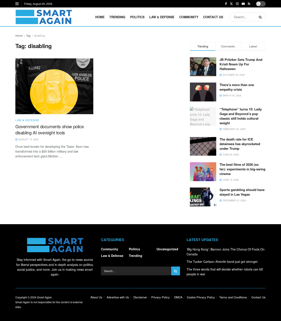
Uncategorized (167, 249)
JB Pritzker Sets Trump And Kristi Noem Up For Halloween (241, 64)
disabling (39, 35)
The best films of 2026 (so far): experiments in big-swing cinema (242, 169)
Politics (137, 17)
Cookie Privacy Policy (201, 297)
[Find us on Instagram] (237, 3)
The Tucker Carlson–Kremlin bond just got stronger (222, 261)
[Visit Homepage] (43, 17)
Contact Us (213, 17)
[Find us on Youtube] (243, 3)
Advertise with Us (118, 297)
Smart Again (44, 297)
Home (99, 17)
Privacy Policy (160, 297)
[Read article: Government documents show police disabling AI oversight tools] (54, 86)
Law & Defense (161, 17)
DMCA (178, 297)
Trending (117, 17)
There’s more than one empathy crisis (237, 87)
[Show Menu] (17, 3)
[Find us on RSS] (249, 3)
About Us (96, 297)
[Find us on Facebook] (226, 3)
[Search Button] (261, 17)
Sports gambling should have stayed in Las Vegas (242, 192)
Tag (28, 35)
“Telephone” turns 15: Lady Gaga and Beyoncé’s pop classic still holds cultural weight (241, 116)
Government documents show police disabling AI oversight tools (49, 129)
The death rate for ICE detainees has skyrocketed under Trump (240, 144)
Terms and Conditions (233, 297)
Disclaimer (140, 297)
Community (188, 17)
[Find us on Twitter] (231, 3)
